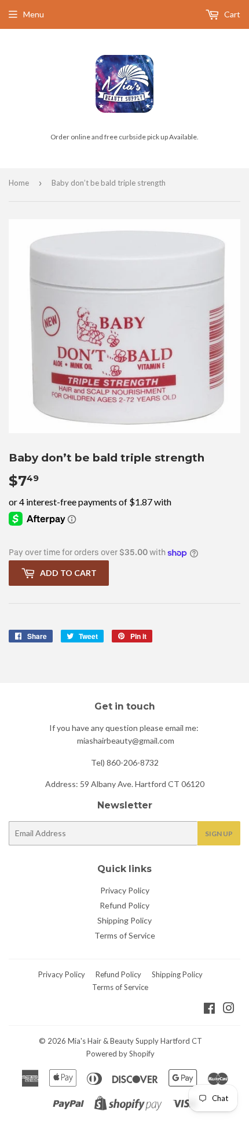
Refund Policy (124, 905)
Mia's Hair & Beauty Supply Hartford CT (135, 1041)
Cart (231, 14)
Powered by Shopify (120, 1053)
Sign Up (219, 833)
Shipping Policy (124, 920)
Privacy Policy (124, 890)
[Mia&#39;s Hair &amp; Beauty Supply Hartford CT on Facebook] (209, 1009)
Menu (33, 14)
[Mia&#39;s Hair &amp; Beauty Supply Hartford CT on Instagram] (229, 1009)
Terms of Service (124, 935)
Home (19, 182)
